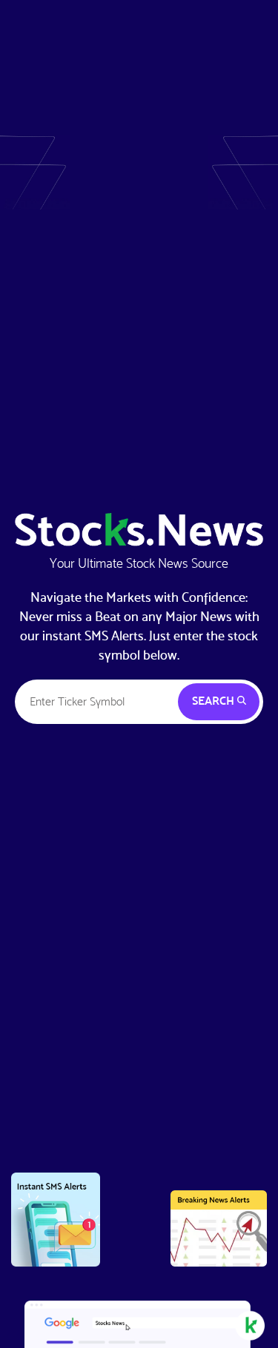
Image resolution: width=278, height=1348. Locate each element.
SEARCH (214, 701)
